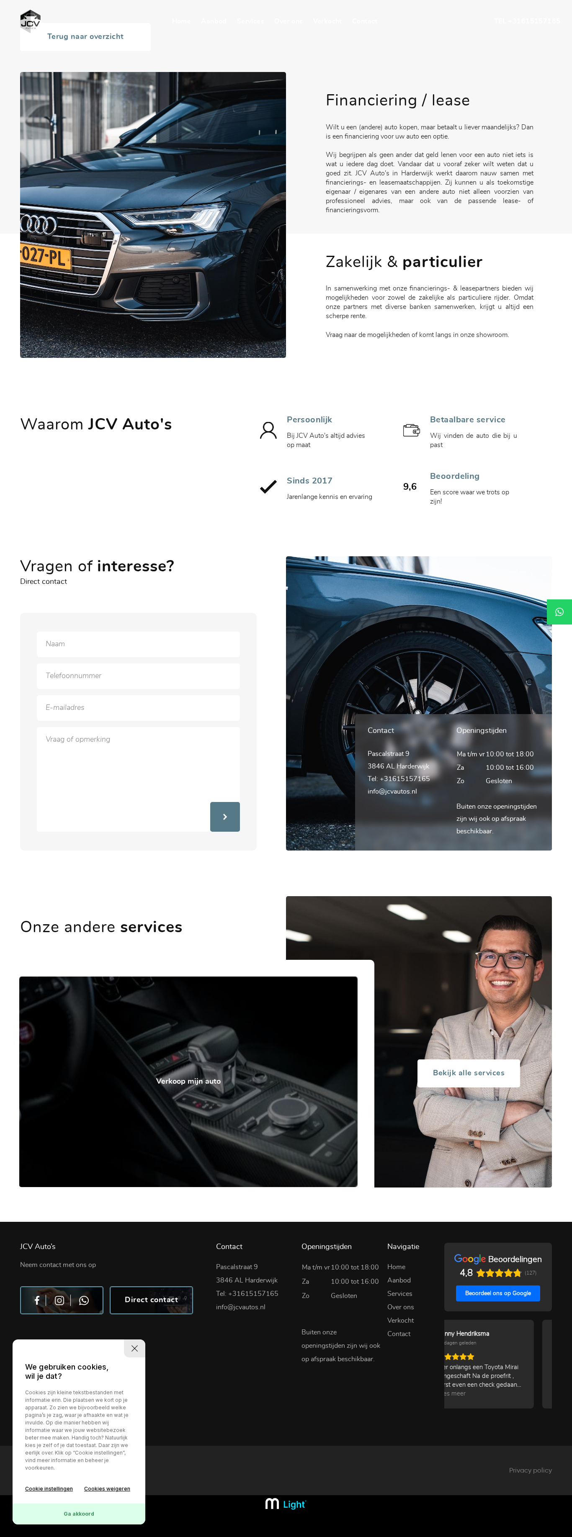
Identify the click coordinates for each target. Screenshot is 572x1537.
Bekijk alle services (469, 1073)
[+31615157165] (559, 612)
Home (181, 21)
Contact (365, 21)
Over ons (288, 21)
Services (250, 21)
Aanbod (214, 21)
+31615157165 (534, 21)
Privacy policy (530, 1470)
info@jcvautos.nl (392, 791)
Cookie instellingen (49, 1489)
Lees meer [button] (469, 1393)
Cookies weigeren (107, 1489)
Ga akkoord (79, 1514)
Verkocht (327, 21)
